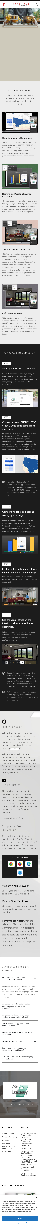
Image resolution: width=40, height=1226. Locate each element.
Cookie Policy (15, 1223)
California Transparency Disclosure (27, 1139)
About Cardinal (8, 1134)
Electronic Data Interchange (8, 1147)
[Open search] (37, 4)
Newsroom (6, 1151)
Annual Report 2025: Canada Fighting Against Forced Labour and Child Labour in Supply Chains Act (29, 1160)
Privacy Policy (24, 1223)
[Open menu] (4, 4)
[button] (37, 1197)
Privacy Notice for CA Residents (28, 1152)
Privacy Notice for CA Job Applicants (28, 1174)
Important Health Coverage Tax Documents (28, 1169)
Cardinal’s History (9, 1137)
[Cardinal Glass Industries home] (21, 4)
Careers (5, 1140)
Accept (20, 1218)
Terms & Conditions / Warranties (29, 1134)
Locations (6, 1144)
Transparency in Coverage (27, 1144)
